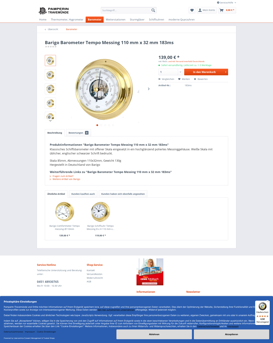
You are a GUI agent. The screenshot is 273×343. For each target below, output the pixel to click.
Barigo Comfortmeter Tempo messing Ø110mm (64, 227)
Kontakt (91, 270)
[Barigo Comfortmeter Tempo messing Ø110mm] (64, 212)
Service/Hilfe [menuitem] (226, 2)
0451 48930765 (48, 282)
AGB (89, 281)
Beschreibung (54, 132)
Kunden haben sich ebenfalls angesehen (123, 193)
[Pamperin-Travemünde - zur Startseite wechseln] (55, 11)
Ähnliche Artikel (56, 193)
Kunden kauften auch (83, 193)
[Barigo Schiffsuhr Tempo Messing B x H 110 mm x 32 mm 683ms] (100, 212)
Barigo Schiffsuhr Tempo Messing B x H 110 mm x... (100, 227)
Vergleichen (167, 79)
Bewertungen (78, 132)
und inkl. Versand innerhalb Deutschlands (186, 61)
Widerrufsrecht (95, 277)
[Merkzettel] (192, 10)
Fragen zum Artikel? (62, 176)
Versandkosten (94, 274)
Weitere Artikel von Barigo (66, 179)
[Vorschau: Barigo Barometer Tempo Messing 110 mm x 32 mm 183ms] (50, 60)
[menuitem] (129, 10)
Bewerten (202, 79)
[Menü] (268, 302)
